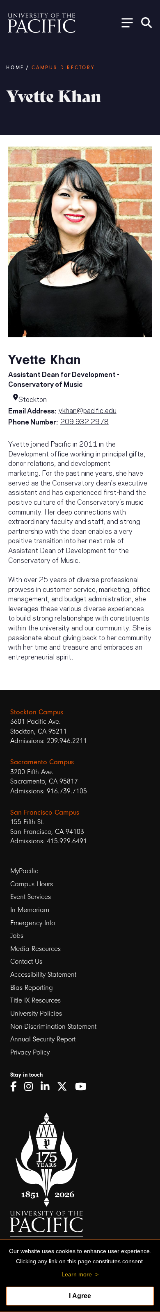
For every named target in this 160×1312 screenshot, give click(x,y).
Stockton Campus (36, 712)
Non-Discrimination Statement (53, 1026)
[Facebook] (16, 1087)
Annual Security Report (42, 1039)
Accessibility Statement (43, 974)
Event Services (30, 897)
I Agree (80, 1295)
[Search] (146, 22)
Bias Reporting (31, 987)
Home (15, 67)
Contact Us (26, 961)
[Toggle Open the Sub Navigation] (124, 22)
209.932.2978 (84, 421)
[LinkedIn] (48, 1087)
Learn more (77, 1274)
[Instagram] (31, 1087)
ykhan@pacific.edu (88, 410)
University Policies (36, 1013)
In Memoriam (29, 910)
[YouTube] (83, 1087)
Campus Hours (31, 884)
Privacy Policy (30, 1052)
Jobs (16, 935)
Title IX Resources (35, 1000)
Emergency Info (32, 923)
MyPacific (24, 871)
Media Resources (35, 949)
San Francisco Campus (44, 812)
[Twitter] (65, 1087)
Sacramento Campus (42, 762)
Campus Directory (63, 67)
